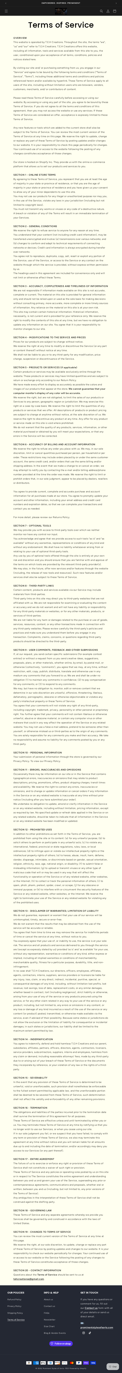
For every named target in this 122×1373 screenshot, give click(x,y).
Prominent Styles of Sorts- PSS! (56, 1368)
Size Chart (49, 1326)
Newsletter (49, 1319)
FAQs (46, 1313)
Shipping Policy (15, 1313)
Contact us (49, 1306)
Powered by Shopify (78, 1368)
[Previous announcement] (6, 3)
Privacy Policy (14, 1306)
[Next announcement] (116, 3)
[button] (6, 11)
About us (48, 1299)
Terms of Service (16, 1319)
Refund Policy (14, 1299)
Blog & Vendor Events (55, 1333)
